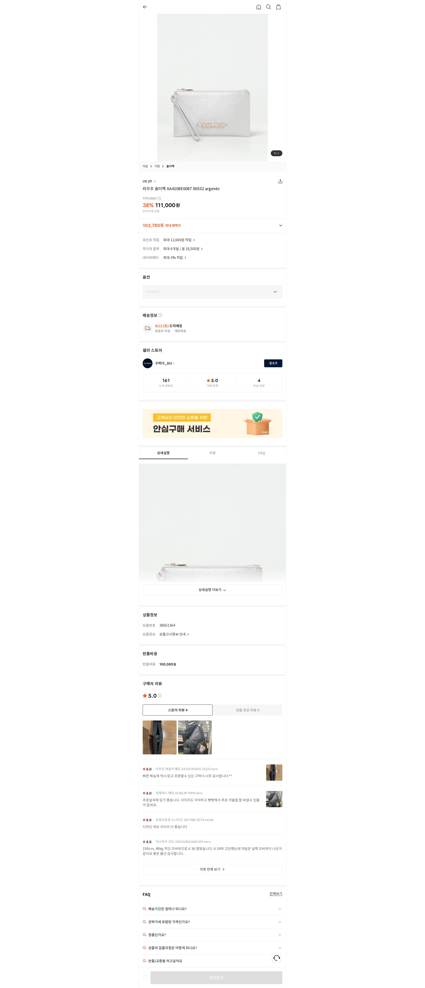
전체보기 (276, 894)
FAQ (261, 453)
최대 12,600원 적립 (177, 240)
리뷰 (212, 453)
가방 (157, 166)
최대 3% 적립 (173, 257)
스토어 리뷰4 (177, 710)
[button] (212, 225)
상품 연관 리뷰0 (247, 710)
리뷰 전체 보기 (210, 869)
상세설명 (163, 453)
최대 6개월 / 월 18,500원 (181, 249)
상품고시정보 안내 (172, 634)
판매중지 (216, 977)
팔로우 (273, 363)
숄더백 (170, 166)
